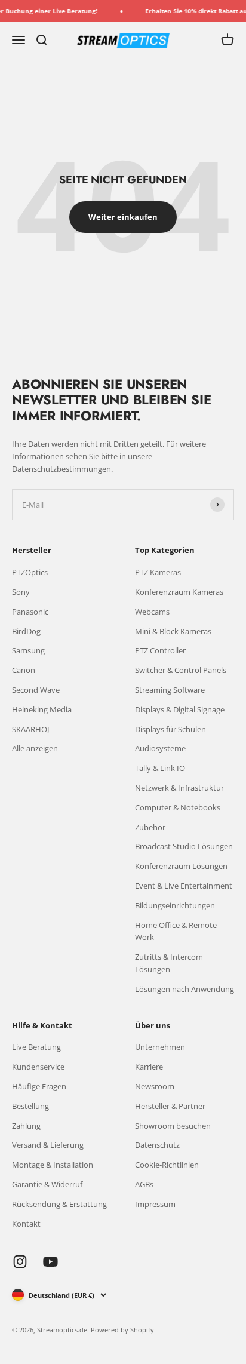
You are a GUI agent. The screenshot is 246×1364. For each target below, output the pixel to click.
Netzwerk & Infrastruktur (179, 787)
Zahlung (26, 1125)
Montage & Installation (52, 1164)
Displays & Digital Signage (180, 709)
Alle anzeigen (35, 748)
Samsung (28, 650)
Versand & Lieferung (48, 1144)
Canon (23, 670)
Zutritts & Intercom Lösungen (169, 963)
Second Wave (36, 689)
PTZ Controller (160, 650)
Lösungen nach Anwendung (184, 989)
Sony (21, 591)
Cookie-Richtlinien (167, 1164)
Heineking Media (42, 709)
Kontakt (26, 1223)
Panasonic (30, 611)
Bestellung (30, 1106)
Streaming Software (170, 689)
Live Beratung (36, 1047)
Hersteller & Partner (170, 1106)
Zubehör (150, 827)
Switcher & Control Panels (180, 670)
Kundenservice (38, 1066)
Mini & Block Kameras (173, 631)
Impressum (155, 1204)
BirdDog (26, 631)
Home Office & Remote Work (176, 931)
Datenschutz (157, 1144)
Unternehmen (160, 1047)
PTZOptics (30, 572)
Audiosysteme (160, 748)
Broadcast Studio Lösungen (184, 846)
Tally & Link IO (160, 768)
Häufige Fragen (39, 1086)
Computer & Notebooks (177, 807)
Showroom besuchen (173, 1125)
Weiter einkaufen (123, 216)
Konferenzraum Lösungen (181, 866)
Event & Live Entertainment (183, 885)
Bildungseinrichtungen (175, 905)
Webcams (152, 611)
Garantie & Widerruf (47, 1184)
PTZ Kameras (158, 572)
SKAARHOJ (30, 729)
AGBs (144, 1184)
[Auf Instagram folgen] (20, 1262)
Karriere (149, 1066)
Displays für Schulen (170, 729)
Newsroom (154, 1086)
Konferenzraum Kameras (179, 591)
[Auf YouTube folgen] (50, 1262)
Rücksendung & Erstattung (59, 1204)
